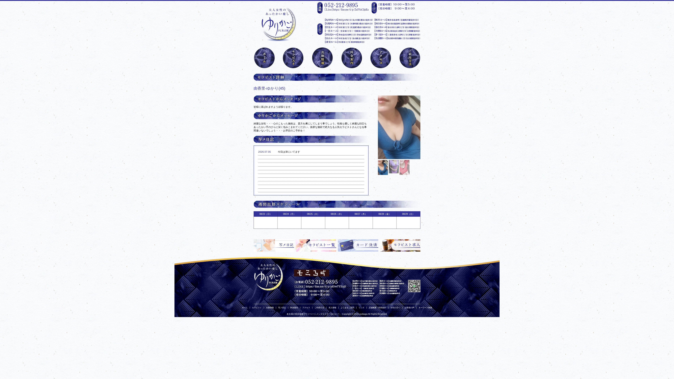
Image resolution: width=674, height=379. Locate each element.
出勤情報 (270, 308)
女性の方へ (395, 308)
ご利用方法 (319, 308)
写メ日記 (282, 308)
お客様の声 (409, 308)
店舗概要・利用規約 (377, 308)
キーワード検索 (425, 308)
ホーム (245, 308)
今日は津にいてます (289, 151)
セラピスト (257, 308)
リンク (361, 308)
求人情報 (332, 308)
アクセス (306, 308)
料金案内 (294, 308)
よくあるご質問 (347, 308)
